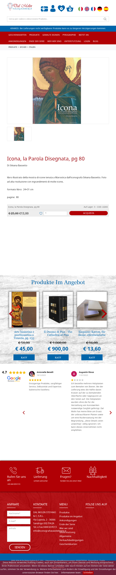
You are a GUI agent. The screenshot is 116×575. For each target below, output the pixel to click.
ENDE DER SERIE (37, 41)
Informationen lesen (71, 572)
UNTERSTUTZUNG (72, 41)
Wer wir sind (54, 41)
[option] (58, 90)
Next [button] (104, 313)
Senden (20, 547)
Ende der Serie (67, 524)
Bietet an (84, 35)
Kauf (24, 357)
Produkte (64, 513)
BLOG (95, 41)
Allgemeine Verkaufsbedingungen (71, 538)
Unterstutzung (67, 532)
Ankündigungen (17, 41)
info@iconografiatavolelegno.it (49, 531)
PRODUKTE (12, 47)
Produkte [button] (34, 35)
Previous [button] (11, 313)
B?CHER (23, 47)
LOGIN (87, 41)
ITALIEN (32, 47)
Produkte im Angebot (70, 517)
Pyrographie (69, 35)
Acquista (88, 213)
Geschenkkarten (17, 35)
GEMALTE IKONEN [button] (51, 35)
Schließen (88, 572)
